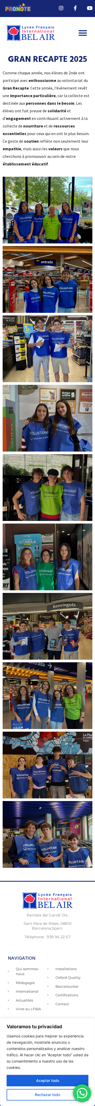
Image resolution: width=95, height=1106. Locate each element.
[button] (83, 33)
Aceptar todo (47, 1080)
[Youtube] (89, 8)
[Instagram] (61, 8)
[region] (47, 1062)
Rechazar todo (47, 1094)
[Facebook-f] (75, 8)
